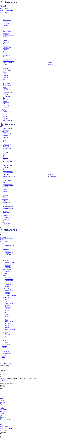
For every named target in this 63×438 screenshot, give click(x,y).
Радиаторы (1, 407)
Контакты (1, 7)
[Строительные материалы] (8, 18)
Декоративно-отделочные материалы (9, 270)
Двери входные (2, 408)
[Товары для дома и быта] (8, 187)
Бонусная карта (2, 403)
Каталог (4, 244)
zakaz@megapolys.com (3, 431)
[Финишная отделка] (8, 213)
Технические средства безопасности (9, 289)
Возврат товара (5, 117)
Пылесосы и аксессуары (3, 416)
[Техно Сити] (8, 81)
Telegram (3, 422)
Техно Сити (6, 313)
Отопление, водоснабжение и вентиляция (10, 246)
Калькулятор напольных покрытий (7, 120)
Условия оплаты (5, 116)
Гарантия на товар (5, 118)
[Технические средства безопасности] (8, 57)
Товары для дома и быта (8, 307)
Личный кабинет (2, 406)
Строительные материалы (8, 250)
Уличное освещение (2, 411)
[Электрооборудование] (8, 29)
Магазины (1, 398)
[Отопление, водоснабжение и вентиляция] (8, 127)
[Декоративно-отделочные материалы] (8, 38)
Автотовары (6, 341)
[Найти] (0, 437)
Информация (2, 400)
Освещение (6, 276)
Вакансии (1, 399)
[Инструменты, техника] (8, 66)
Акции (2, 114)
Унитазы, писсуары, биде (3, 409)
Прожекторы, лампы (2, 412)
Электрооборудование (7, 261)
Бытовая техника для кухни (3, 415)
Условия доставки (2, 402)
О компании (3, 121)
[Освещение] (8, 44)
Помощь (1, 404)
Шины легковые (2, 413)
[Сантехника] (8, 163)
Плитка (1, 414)
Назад (5, 282)
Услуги (3, 115)
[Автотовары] (8, 108)
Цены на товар (5, 119)
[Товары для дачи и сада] (8, 198)
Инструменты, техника (7, 298)
